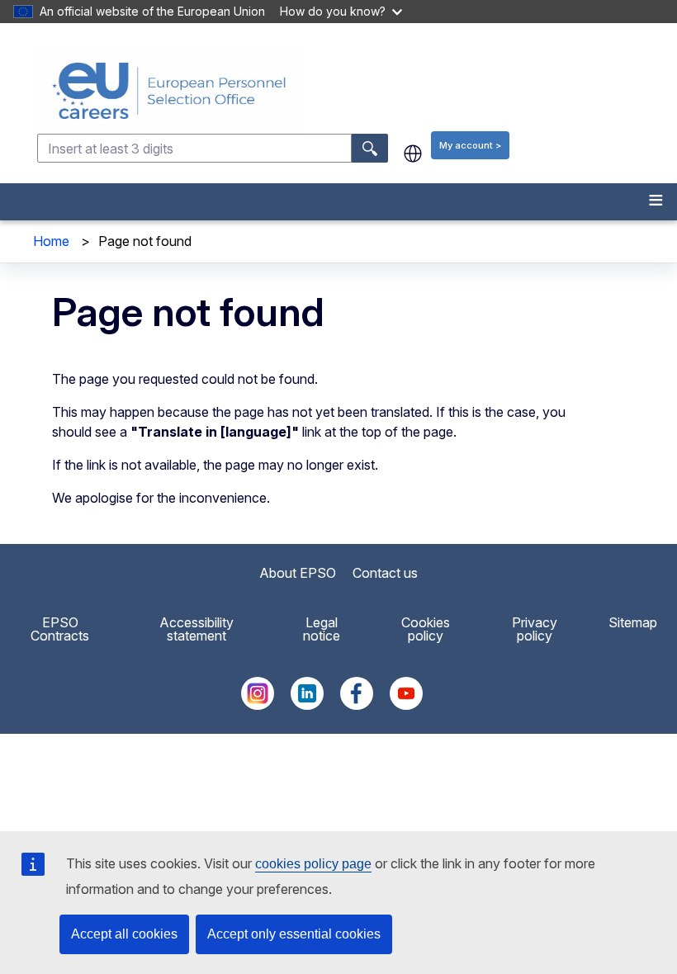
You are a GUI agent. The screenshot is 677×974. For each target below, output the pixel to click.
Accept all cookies (124, 934)
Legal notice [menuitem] (321, 629)
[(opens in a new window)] (257, 705)
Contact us (385, 573)
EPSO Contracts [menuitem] (60, 629)
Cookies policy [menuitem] (425, 629)
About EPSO (297, 573)
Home (51, 241)
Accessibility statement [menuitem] (196, 629)
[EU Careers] (355, 91)
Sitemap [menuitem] (632, 622)
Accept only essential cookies (294, 934)
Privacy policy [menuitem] (534, 629)
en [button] (413, 153)
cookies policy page (313, 864)
